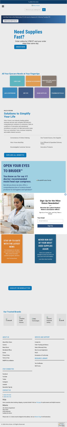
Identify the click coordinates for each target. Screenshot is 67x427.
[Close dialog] (65, 194)
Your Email (40, 218)
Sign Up (50, 226)
